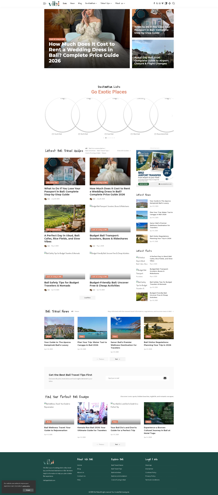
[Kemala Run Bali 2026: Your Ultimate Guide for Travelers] (92, 413)
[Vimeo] (162, 3)
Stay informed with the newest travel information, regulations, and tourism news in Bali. (140, 311)
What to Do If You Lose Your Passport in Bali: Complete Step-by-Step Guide (152, 29)
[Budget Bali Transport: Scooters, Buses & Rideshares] (110, 218)
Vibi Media (97, 492)
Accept (28, 490)
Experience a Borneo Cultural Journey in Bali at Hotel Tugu (157, 430)
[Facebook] (154, 3)
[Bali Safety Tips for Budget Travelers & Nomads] (64, 265)
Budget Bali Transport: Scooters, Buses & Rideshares (109, 237)
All (86, 148)
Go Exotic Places (109, 92)
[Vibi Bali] (54, 3)
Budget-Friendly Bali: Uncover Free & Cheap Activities (109, 284)
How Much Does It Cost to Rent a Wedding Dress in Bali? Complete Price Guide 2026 (84, 52)
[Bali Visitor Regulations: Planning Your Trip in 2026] (142, 239)
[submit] (165, 378)
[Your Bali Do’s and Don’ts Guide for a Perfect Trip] (126, 413)
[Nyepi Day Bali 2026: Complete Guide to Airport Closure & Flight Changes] (153, 54)
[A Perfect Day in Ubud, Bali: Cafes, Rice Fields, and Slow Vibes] (64, 218)
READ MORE (120, 66)
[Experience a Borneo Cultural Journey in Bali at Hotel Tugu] (159, 413)
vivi (53, 66)
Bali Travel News (57, 311)
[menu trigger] (46, 3)
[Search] (173, 3)
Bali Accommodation (97, 148)
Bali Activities (90, 151)
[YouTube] (160, 3)
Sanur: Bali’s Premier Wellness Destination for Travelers (160, 225)
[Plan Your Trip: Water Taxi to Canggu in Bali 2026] (142, 215)
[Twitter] (157, 3)
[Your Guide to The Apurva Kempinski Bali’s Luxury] (142, 203)
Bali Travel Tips (103, 151)
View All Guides (123, 151)
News (104, 153)
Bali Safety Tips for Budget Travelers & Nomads (61, 284)
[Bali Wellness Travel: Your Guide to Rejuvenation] (59, 413)
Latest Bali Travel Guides (64, 150)
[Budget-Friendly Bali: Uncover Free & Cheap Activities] (110, 265)
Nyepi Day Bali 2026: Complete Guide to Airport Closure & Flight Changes (151, 60)
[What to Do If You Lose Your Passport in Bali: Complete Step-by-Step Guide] (153, 23)
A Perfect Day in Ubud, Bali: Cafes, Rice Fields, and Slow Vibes (62, 238)
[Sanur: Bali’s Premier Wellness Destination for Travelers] (142, 227)
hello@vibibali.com (49, 480)
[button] (45, 115)
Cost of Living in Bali (57, 39)
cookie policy (26, 486)
